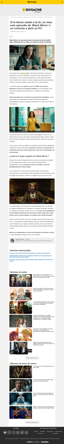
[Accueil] (32, 2)
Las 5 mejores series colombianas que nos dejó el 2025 (43, 367)
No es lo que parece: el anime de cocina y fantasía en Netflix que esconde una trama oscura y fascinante (43, 289)
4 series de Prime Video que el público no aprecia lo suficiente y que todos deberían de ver (43, 394)
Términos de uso (34, 438)
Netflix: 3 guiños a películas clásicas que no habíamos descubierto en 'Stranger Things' (43, 407)
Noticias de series (27, 17)
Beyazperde (50, 431)
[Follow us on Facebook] (10, 432)
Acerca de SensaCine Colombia (11, 438)
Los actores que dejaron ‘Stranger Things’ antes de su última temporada (43, 380)
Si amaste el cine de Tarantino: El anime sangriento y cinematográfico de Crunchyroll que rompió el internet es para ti (43, 330)
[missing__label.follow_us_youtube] (5, 432)
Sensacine (40, 433)
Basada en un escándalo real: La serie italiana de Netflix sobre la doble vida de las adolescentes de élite (43, 343)
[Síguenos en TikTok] (22, 432)
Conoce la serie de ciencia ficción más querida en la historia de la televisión (29, 253)
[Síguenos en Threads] (27, 432)
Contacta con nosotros (24, 438)
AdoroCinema (58, 431)
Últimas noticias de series (32, 358)
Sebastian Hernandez (20, 239)
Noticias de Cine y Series (18, 17)
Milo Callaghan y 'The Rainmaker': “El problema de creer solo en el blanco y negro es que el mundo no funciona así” (44, 276)
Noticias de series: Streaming (37, 17)
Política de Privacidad (43, 438)
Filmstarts (42, 431)
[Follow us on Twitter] (14, 432)
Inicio (11, 17)
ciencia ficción (25, 73)
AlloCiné (36, 431)
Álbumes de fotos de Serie (32, 422)
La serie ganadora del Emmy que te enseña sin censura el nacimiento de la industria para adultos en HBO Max (43, 303)
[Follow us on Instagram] (18, 432)
